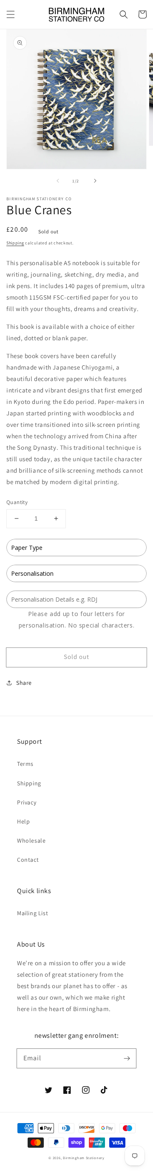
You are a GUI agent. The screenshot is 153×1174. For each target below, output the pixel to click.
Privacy (26, 802)
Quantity (17, 502)
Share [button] (24, 682)
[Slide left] (57, 180)
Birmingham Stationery (84, 1157)
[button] (10, 14)
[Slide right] (95, 180)
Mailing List (32, 913)
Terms (25, 764)
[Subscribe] (126, 1058)
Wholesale (31, 840)
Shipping (15, 243)
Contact (28, 859)
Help (23, 821)
